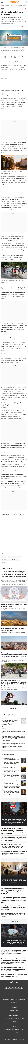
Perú (16, 999)
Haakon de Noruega (4, 5)
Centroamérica (21, 999)
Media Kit (14, 1021)
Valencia (4, 557)
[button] (2, 2)
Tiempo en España (17, 557)
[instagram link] (12, 988)
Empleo (16, 1010)
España (3, 8)
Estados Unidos (6, 999)
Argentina (12, 995)
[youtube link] (15, 988)
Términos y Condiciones (9, 1029)
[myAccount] (26, 2)
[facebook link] (6, 988)
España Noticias (15, 559)
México (12, 999)
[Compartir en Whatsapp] (5, 57)
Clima (9, 557)
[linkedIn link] (21, 988)
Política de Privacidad (19, 1029)
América (6, 995)
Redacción (12, 1010)
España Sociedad (5, 559)
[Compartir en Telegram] (18, 57)
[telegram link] (18, 988)
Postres (11, 5)
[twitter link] (9, 988)
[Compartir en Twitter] (12, 57)
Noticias (3, 562)
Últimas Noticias (14, 1002)
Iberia (19, 5)
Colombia (17, 995)
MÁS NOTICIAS (14, 708)
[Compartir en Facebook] (8, 57)
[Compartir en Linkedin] (15, 57)
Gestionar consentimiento (14, 1032)
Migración (24, 5)
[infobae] (14, 2)
